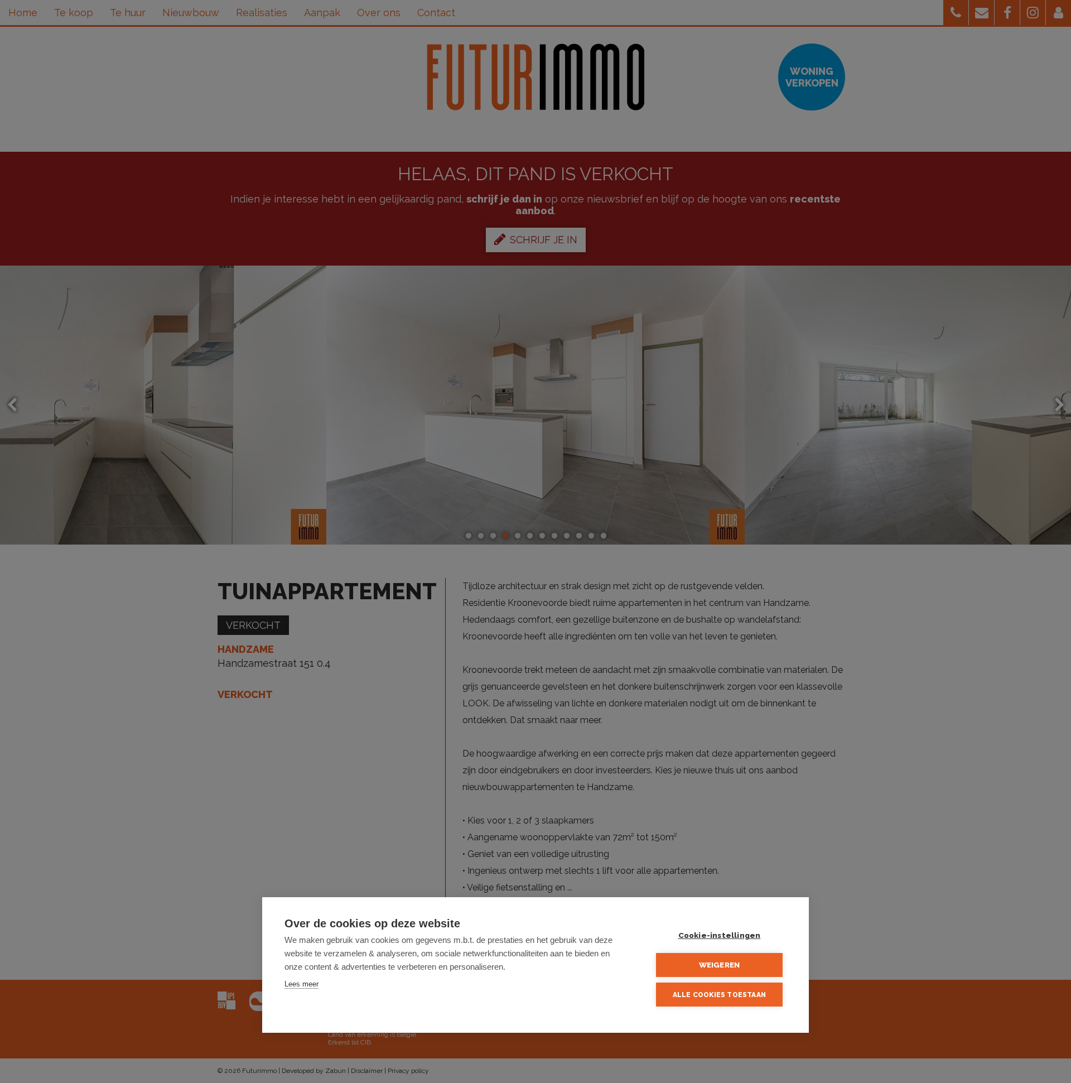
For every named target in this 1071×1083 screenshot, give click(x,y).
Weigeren (719, 964)
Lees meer (301, 984)
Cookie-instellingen (719, 935)
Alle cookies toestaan (719, 995)
